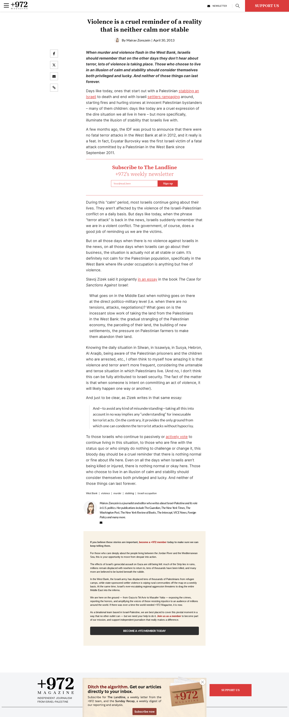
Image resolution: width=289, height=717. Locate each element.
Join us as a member (169, 616)
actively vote (177, 436)
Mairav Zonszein (138, 40)
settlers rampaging (164, 97)
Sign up (168, 183)
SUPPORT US (267, 5)
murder (117, 493)
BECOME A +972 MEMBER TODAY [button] (144, 630)
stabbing (129, 493)
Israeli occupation (147, 493)
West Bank (92, 493)
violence (105, 493)
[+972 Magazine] (19, 8)
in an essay (147, 279)
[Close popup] (203, 682)
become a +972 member (153, 542)
